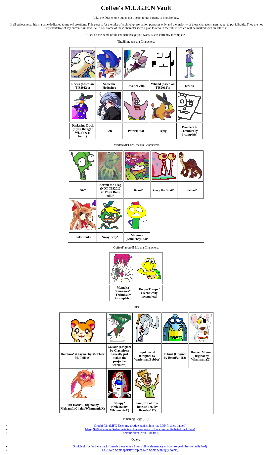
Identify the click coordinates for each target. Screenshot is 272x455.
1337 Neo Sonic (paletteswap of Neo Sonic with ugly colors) (140, 450)
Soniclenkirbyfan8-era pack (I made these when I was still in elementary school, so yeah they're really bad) (140, 446)
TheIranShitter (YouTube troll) (140, 432)
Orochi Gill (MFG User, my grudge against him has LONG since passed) (140, 425)
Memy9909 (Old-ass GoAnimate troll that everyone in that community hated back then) (140, 429)
